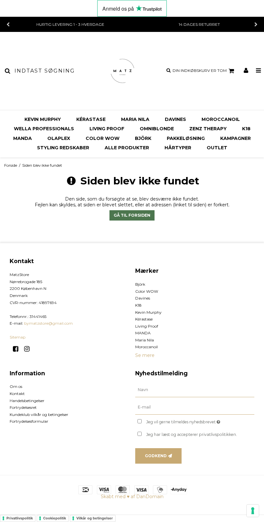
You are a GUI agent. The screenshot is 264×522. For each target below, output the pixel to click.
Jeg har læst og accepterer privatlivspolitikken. (191, 434)
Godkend (156, 455)
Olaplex (58, 138)
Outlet (217, 148)
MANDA (22, 138)
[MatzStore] (122, 71)
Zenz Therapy (208, 129)
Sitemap (17, 337)
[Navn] (194, 390)
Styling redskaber (63, 148)
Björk (143, 138)
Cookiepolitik (54, 518)
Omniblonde (157, 129)
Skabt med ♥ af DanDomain (132, 496)
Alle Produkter (127, 148)
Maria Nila (135, 119)
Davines (175, 119)
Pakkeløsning (186, 138)
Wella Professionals (44, 129)
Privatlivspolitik (19, 518)
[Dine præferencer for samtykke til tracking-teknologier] (253, 511)
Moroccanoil (221, 119)
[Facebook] (18, 349)
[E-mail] (194, 407)
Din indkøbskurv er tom (200, 70)
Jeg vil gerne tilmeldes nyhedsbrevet (199, 420)
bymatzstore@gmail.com (48, 323)
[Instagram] (29, 349)
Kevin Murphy (42, 119)
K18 (246, 129)
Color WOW (102, 138)
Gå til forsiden (132, 215)
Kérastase (91, 119)
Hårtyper (178, 148)
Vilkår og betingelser (94, 518)
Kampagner (235, 138)
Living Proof (107, 129)
